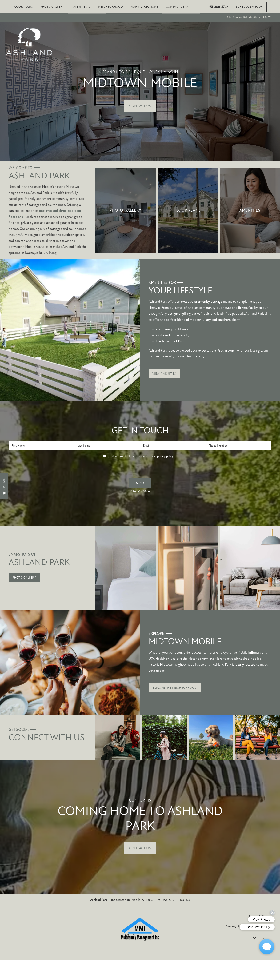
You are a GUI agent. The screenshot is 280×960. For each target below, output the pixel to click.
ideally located (245, 664)
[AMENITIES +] (250, 210)
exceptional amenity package (201, 301)
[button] (249, 7)
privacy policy (165, 456)
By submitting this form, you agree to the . (140, 456)
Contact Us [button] (140, 106)
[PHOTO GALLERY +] (125, 210)
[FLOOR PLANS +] (188, 210)
